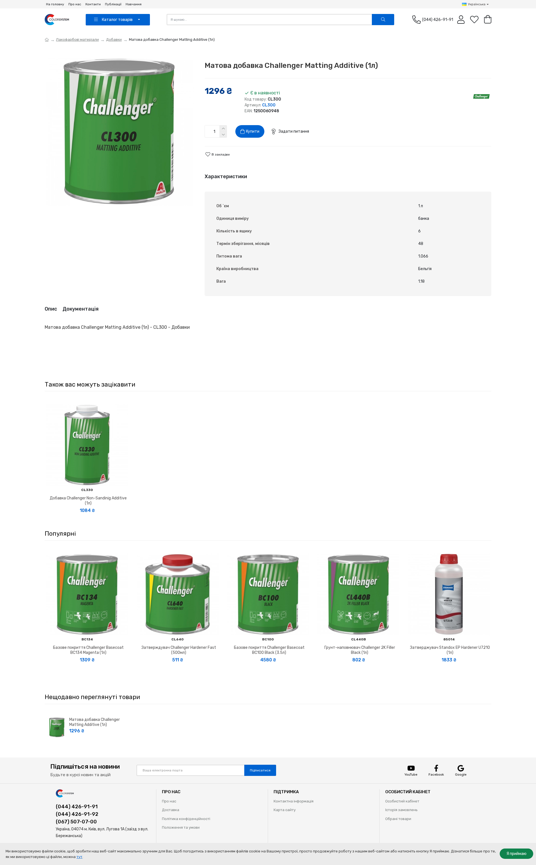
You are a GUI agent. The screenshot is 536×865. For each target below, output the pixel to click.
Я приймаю (516, 853)
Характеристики (226, 176)
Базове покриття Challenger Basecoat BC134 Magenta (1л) (88, 650)
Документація (81, 309)
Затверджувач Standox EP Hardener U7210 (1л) (450, 650)
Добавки (114, 39)
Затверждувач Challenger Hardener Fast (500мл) (179, 650)
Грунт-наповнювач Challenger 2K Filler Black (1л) (359, 650)
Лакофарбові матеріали (77, 39)
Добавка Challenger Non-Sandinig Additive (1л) (88, 501)
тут (79, 857)
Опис (51, 309)
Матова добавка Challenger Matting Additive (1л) (94, 722)
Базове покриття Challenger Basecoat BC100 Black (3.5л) (269, 650)
